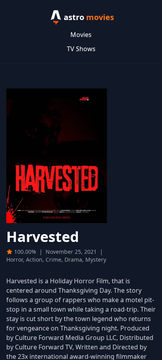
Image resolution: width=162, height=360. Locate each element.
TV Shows (81, 48)
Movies (81, 34)
